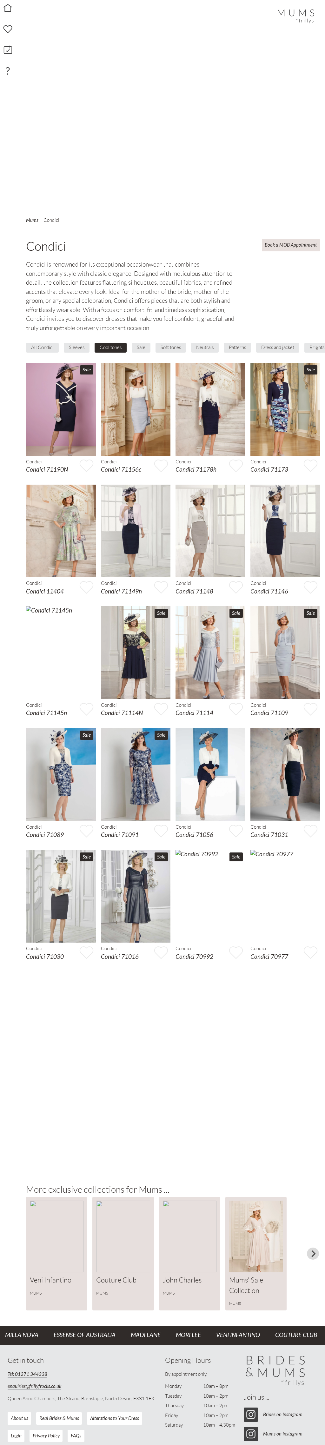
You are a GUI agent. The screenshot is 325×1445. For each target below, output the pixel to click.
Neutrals (205, 347)
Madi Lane (146, 1335)
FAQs (76, 1436)
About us (19, 1418)
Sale (141, 347)
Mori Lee (188, 1335)
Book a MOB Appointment (291, 245)
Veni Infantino (238, 1335)
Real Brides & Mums (59, 1418)
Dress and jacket (277, 347)
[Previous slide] (33, 1254)
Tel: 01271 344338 (27, 1374)
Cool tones (111, 347)
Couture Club (296, 1335)
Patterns (237, 347)
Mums (32, 220)
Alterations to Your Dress (114, 1418)
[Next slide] (313, 1254)
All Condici (42, 347)
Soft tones (171, 347)
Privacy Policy (46, 1436)
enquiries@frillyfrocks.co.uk (34, 1386)
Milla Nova (21, 1335)
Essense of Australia (85, 1335)
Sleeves (76, 347)
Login (16, 1436)
